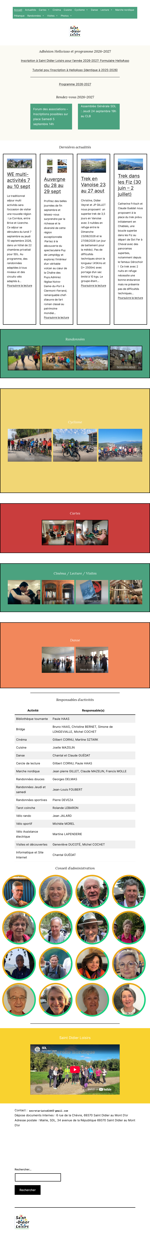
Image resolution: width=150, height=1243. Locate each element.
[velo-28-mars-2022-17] (30, 445)
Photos (65, 15)
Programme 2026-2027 (75, 84)
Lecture (105, 9)
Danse (94, 9)
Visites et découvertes (126, 601)
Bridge (92, 542)
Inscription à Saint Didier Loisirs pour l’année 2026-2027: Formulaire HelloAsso (75, 60)
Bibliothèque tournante (92, 601)
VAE (75, 458)
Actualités (30, 9)
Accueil (18, 9)
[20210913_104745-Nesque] (120, 445)
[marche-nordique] (24, 358)
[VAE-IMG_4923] (75, 445)
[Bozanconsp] (126, 358)
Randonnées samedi (126, 367)
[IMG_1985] (58, 358)
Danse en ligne (58, 669)
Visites (50, 15)
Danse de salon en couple (92, 669)
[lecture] (58, 592)
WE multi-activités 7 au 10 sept (18, 180)
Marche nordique (124, 9)
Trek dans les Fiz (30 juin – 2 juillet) (129, 185)
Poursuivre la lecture (19, 285)
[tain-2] (126, 592)
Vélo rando (30, 458)
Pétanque (19, 15)
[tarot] (58, 532)
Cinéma (57, 9)
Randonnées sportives (92, 367)
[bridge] (92, 532)
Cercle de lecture (58, 601)
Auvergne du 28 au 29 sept (54, 185)
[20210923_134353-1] (92, 358)
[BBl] (92, 592)
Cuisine (68, 9)
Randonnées (34, 15)
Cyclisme (80, 9)
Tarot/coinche (58, 542)
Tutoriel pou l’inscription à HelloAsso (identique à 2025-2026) (75, 70)
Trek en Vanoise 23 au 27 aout (93, 185)
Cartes (42, 9)
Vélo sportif (120, 458)
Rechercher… (23, 1169)
